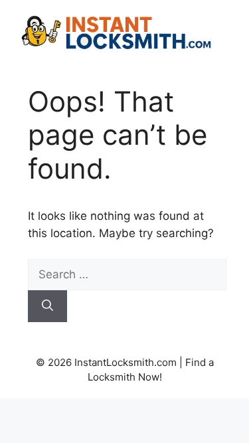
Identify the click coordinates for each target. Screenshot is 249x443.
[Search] (47, 306)
